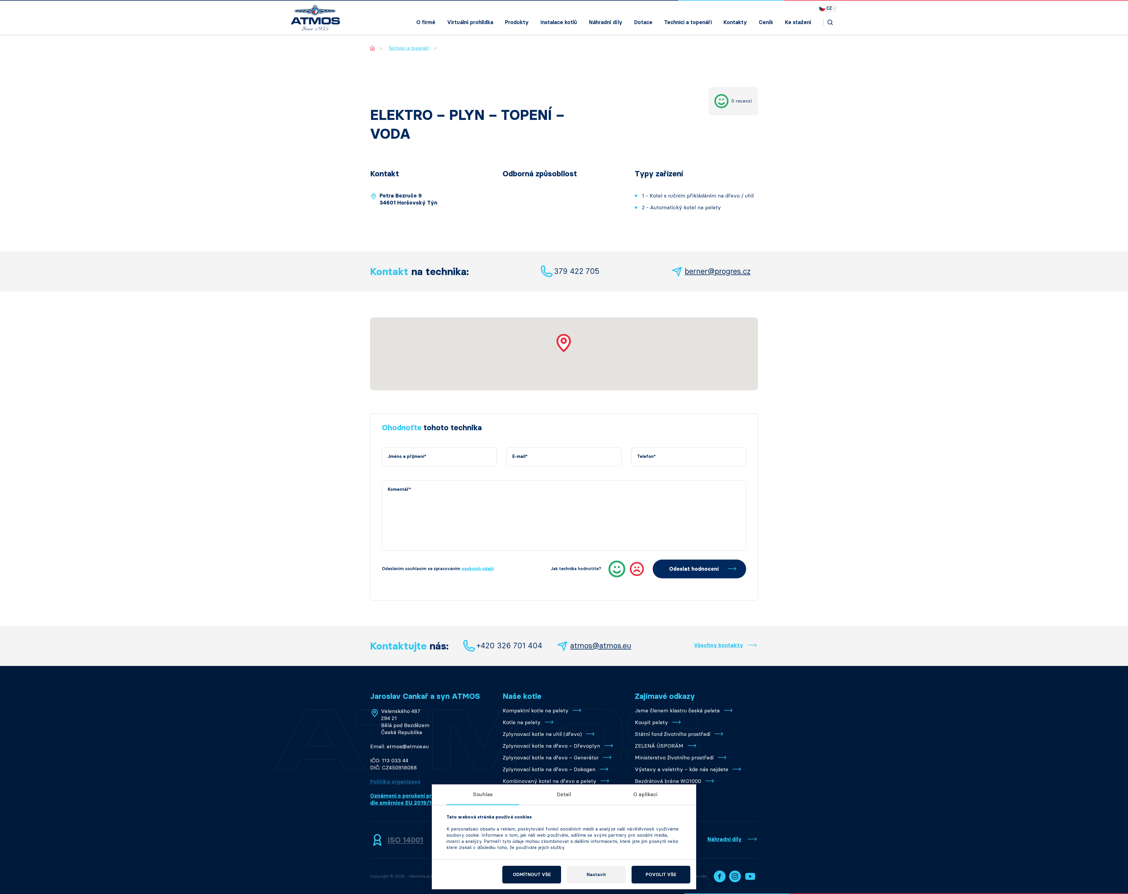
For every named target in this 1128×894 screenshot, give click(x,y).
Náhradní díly (605, 22)
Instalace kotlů (558, 22)
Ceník (766, 22)
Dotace (643, 22)
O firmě (425, 22)
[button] (564, 343)
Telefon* (646, 456)
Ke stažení (798, 22)
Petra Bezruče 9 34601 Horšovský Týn (408, 199)
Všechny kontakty (718, 645)
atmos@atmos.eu (600, 645)
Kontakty (735, 22)
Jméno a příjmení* (407, 456)
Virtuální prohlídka (470, 22)
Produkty (517, 22)
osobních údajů (477, 568)
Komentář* (399, 489)
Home (372, 48)
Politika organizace (395, 782)
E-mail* (520, 456)
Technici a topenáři (688, 22)
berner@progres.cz (718, 271)
